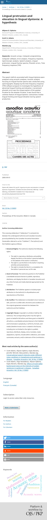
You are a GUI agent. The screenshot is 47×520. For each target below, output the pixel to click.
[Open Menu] (2, 2)
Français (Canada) (10, 385)
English (6, 382)
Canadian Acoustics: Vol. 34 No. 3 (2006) (28, 359)
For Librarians (7, 427)
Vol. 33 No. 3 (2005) (23, 7)
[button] (23, 438)
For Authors (7, 424)
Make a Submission (11, 408)
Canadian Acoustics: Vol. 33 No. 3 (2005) (23, 369)
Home (4, 7)
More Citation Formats (11, 198)
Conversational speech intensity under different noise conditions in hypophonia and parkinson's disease (24, 357)
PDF (5, 167)
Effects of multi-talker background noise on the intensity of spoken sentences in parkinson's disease (25, 366)
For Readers (7, 421)
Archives (11, 7)
